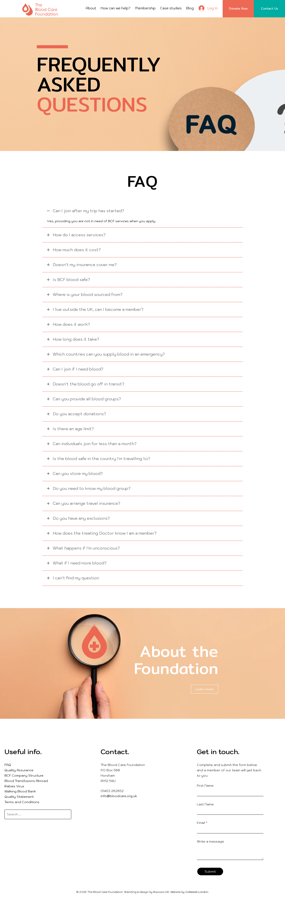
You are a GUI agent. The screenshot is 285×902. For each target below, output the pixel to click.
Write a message (210, 841)
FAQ (7, 765)
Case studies (171, 8)
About (91, 8)
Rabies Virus (14, 786)
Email (202, 823)
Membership (145, 8)
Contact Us (269, 8)
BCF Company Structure (23, 776)
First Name (205, 786)
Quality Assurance (18, 770)
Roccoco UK (161, 892)
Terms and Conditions (21, 802)
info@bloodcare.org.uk (119, 796)
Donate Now (238, 8)
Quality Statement (19, 797)
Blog (190, 8)
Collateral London (196, 892)
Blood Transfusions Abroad (26, 781)
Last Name (205, 804)
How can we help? (115, 8)
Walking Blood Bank (20, 791)
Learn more (204, 689)
